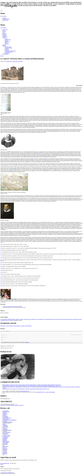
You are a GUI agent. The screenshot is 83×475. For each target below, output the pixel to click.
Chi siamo (4, 18)
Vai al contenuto (3, 16)
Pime (4, 445)
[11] (1, 264)
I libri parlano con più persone (10, 50)
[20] (73, 223)
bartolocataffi (5, 415)
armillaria (4, 414)
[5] (27, 117)
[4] (73, 116)
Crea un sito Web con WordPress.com (7, 472)
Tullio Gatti (7, 320)
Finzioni (4, 424)
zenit (3, 454)
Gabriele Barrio (33, 319)
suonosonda (5, 452)
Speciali (4, 37)
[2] (24, 116)
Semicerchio (5, 451)
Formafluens (5, 425)
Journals (4, 44)
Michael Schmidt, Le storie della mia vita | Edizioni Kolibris (13, 388)
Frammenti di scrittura (9, 51)
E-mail (4, 334)
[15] (71, 170)
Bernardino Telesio (11, 319)
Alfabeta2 (4, 412)
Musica (6, 42)
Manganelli (5, 439)
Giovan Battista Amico (41, 319)
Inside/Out (7, 48)
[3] (41, 116)
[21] (7, 224)
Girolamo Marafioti (48, 319)
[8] (33, 158)
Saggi (4, 32)
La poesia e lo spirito (6, 435)
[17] (1, 276)
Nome (4, 337)
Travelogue (7, 43)
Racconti (4, 31)
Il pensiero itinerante (8, 47)
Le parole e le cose (6, 436)
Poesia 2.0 (4, 447)
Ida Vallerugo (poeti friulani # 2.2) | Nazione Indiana (12, 386)
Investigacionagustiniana (7, 430)
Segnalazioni (5, 36)
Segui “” (2, 466)
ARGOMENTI (3, 404)
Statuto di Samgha (6, 19)
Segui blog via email (8, 457)
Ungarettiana (5, 453)
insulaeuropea (5, 429)
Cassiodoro (17, 319)
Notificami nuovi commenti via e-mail (7, 345)
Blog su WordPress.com (4, 463)
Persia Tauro (55, 319)
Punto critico (5, 448)
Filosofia (6, 40)
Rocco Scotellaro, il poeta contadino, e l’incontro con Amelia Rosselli (15, 325)
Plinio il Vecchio (64, 319)
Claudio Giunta (5, 416)
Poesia (4, 30)
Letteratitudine (5, 437)
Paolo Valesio (5, 443)
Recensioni (5, 33)
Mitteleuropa (7, 41)
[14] (12, 169)
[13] (57, 168)
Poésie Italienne (5, 446)
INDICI (1, 398)
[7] (40, 153)
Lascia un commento (19, 61)
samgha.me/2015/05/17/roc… (24, 391)
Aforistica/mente (6, 410)
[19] (35, 223)
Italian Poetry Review (6, 432)
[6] (60, 129)
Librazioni (7, 49)
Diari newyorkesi (8, 46)
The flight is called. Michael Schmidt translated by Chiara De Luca (49, 384)
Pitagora (59, 319)
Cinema (6, 38)
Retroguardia (5, 449)
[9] (46, 158)
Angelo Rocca (4, 319)
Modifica (27, 342)
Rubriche (4, 45)
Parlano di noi (5, 20)
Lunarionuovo (5, 438)
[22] (28, 235)
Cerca (1, 10)
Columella (21, 319)
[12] (1, 266)
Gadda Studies (5, 426)
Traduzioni (5, 35)
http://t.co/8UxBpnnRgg (50, 392)
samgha (13, 61)
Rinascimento (69, 319)
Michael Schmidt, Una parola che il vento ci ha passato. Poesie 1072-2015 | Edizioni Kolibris (19, 385)
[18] (26, 223)
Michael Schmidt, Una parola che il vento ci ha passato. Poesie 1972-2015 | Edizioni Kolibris (19, 384)
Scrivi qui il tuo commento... (5, 331)
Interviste (4, 34)
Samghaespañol (5, 53)
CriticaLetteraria (5, 418)
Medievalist (5, 440)
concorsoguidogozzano (7, 417)
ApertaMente (5, 413)
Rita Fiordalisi (75, 319)
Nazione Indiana (6, 442)
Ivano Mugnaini (5, 433)
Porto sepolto (7, 52)
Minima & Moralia (6, 441)
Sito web (2, 339)
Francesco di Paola (27, 319)
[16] (1, 274)
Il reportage (5, 428)
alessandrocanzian (6, 411)
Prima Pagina (5, 29)
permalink (15, 320)
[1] (15, 87)
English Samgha (8, 39)
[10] (1, 262)
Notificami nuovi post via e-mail (6, 347)
